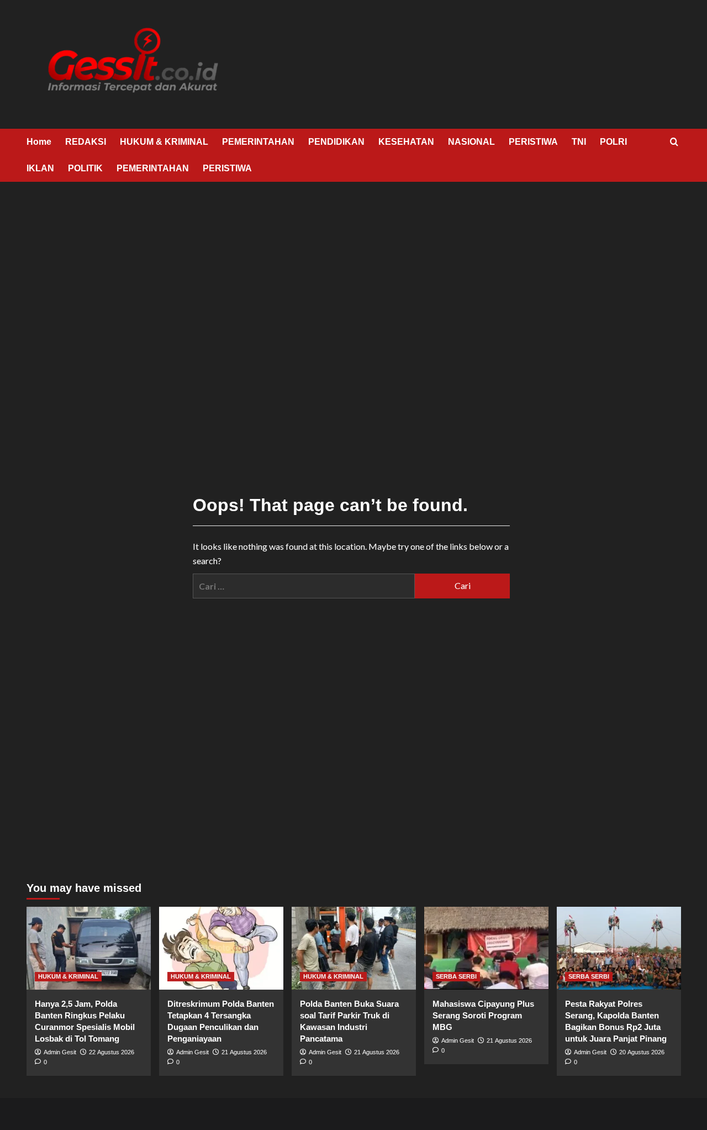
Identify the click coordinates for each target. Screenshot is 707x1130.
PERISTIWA (533, 141)
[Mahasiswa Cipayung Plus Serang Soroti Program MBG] (486, 948)
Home (39, 141)
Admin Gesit (60, 1052)
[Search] (674, 142)
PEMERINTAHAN (258, 141)
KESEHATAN (406, 141)
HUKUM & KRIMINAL (164, 141)
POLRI (613, 141)
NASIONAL (471, 141)
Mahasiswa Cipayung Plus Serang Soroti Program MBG (483, 1015)
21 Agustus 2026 (244, 1052)
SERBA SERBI (456, 976)
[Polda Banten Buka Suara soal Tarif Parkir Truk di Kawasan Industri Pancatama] (354, 948)
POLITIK (85, 168)
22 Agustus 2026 (111, 1052)
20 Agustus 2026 (641, 1052)
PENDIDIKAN (336, 141)
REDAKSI (85, 141)
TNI (579, 141)
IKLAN (40, 168)
